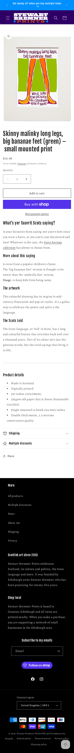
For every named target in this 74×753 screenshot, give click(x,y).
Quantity (8, 170)
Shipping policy (39, 744)
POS (43, 733)
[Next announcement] (66, 5)
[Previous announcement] (7, 5)
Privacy (12, 541)
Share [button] (10, 456)
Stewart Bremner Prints (29, 733)
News (11, 514)
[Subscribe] (58, 651)
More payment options (37, 213)
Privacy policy (62, 738)
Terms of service (43, 738)
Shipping (22, 163)
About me (14, 523)
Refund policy (24, 738)
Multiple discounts (20, 505)
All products (15, 496)
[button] (8, 18)
